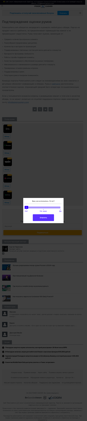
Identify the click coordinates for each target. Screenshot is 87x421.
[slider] (26, 207)
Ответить (43, 217)
